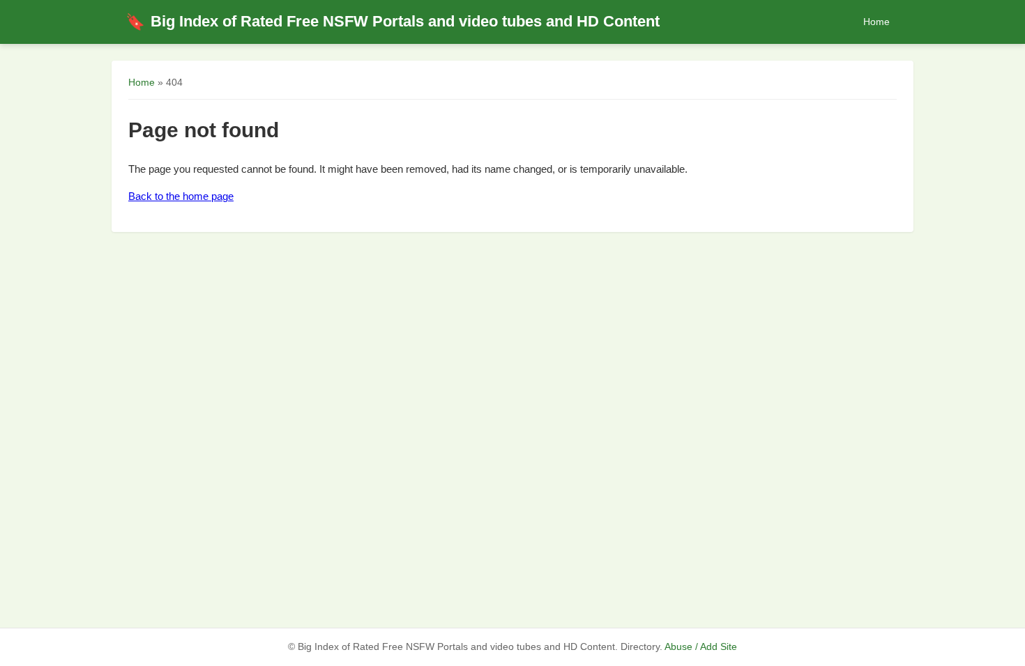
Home (876, 21)
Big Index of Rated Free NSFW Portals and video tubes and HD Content (393, 21)
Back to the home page (181, 196)
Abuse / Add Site (701, 647)
